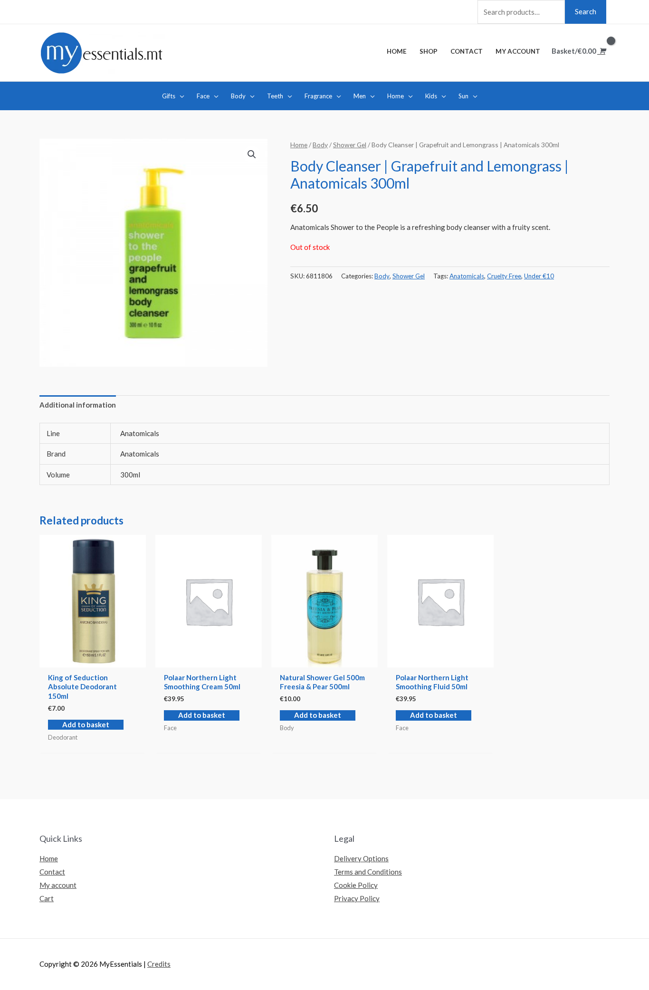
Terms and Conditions (368, 871)
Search (585, 11)
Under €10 (539, 276)
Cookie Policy (356, 885)
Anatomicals (466, 276)
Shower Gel (349, 145)
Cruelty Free (504, 276)
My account (57, 885)
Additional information (77, 404)
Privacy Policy (357, 898)
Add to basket (85, 724)
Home (298, 145)
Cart (46, 898)
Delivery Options (361, 858)
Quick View (92, 659)
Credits (159, 964)
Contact (52, 871)
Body (320, 145)
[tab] (77, 405)
